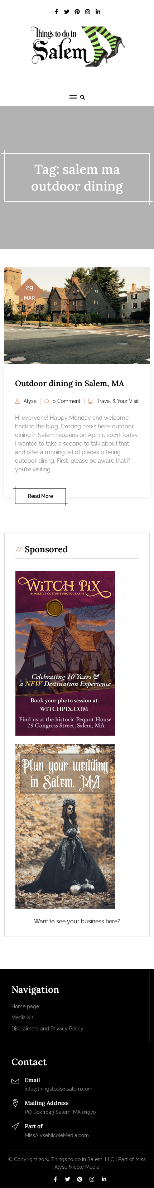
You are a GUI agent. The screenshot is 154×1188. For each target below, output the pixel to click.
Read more (40, 496)
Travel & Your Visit (118, 401)
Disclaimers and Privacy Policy (47, 1028)
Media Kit (22, 1017)
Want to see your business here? (77, 921)
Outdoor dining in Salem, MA (69, 383)
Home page (25, 1006)
